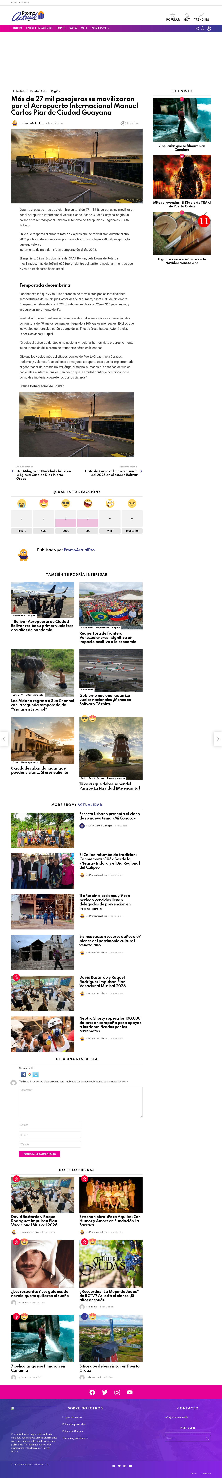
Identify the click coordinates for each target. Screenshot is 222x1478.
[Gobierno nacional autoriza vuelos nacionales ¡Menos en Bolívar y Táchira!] (111, 670)
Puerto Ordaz (96, 778)
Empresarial (102, 627)
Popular (173, 20)
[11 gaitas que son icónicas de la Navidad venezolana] (182, 233)
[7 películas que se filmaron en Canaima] (42, 1338)
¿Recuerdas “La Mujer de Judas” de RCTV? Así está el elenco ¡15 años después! (109, 1296)
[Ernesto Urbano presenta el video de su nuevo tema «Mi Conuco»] (42, 830)
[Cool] (84, 718)
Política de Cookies (72, 1431)
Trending (201, 20)
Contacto (24, 3)
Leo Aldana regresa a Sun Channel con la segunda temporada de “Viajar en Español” (42, 705)
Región (31, 616)
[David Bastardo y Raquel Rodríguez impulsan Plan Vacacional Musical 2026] (42, 993)
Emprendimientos (72, 1417)
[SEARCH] (203, 28)
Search (207, 1439)
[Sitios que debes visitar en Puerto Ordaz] (111, 1338)
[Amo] (92, 718)
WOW (73, 28)
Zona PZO (98, 28)
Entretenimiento (39, 28)
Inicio (14, 3)
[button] (24, 1076)
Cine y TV (17, 695)
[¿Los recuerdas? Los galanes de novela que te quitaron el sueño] (42, 1264)
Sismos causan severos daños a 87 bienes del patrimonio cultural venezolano (110, 941)
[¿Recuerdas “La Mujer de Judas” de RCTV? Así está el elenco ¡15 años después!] (111, 1264)
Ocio (15, 762)
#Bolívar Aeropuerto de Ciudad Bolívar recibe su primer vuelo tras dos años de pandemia (42, 626)
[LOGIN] (209, 28)
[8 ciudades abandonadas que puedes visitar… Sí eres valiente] (42, 740)
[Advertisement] (111, 58)
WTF (84, 28)
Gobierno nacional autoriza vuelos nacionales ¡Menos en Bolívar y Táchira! (105, 700)
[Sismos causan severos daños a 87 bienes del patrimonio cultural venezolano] (42, 952)
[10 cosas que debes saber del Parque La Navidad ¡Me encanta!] (111, 748)
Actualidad (18, 616)
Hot (187, 20)
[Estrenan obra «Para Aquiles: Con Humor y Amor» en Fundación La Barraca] (111, 1195)
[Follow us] (197, 28)
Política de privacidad (74, 1424)
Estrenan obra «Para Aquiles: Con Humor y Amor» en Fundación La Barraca (110, 1221)
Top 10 (60, 28)
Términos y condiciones (75, 1438)
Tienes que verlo (30, 762)
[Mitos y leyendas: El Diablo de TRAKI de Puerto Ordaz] (182, 177)
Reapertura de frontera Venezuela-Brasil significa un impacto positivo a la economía (107, 638)
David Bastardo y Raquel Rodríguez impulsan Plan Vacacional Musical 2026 (102, 982)
